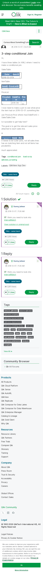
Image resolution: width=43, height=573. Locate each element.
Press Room (6, 471)
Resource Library (8, 434)
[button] (40, 46)
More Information (21, 570)
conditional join (14, 156)
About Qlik (5, 467)
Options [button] (39, 31)
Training (4, 453)
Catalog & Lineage (9, 416)
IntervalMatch (10, 220)
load (23, 333)
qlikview (30, 326)
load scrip (27, 156)
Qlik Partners (6, 438)
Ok (21, 565)
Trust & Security (8, 474)
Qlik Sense (5, 389)
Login (33, 2)
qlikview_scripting (9, 160)
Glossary (5, 449)
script (6, 330)
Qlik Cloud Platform (9, 385)
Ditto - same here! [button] (10, 174)
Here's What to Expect (26, 24)
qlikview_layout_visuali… (13, 318)
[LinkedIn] (8, 513)
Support (4, 456)
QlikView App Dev (17, 165)
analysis (26, 341)
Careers (4, 486)
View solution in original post (16, 224)
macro (30, 337)
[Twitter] (3, 513)
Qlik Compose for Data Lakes (14, 404)
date (17, 333)
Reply (34, 185)
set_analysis (9, 337)
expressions (21, 337)
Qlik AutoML (6, 393)
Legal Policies (7, 534)
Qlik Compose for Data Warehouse (16, 408)
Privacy (4, 482)
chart (13, 330)
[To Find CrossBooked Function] (34, 193)
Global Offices (7, 493)
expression (8, 333)
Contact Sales (7, 497)
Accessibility (6, 478)
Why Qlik (5, 423)
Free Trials (5, 441)
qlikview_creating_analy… (14, 326)
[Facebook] (13, 513)
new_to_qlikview (10, 311)
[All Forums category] (5, 366)
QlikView (6, 31)
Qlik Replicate (7, 401)
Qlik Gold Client (7, 420)
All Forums (14, 366)
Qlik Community (9, 507)
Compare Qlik (7, 445)
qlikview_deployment (12, 322)
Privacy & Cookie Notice (11, 538)
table (29, 333)
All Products (6, 382)
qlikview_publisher (24, 330)
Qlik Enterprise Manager (11, 412)
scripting (7, 345)
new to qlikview (26, 311)
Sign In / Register (34, 15)
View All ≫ (8, 351)
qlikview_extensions (12, 341)
